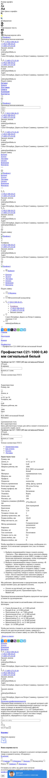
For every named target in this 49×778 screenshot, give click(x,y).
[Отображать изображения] (2, 23)
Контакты (5, 94)
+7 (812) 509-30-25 (11, 42)
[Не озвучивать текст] (2, 33)
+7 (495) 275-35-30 (11, 61)
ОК (3, 776)
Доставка (5, 87)
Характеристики (11, 447)
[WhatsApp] (18, 329)
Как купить (9, 449)
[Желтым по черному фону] (1, 16)
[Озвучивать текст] (2, 30)
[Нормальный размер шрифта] (2, 6)
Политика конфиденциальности (13, 701)
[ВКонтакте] (2, 329)
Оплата (4, 89)
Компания (5, 92)
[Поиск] (3, 110)
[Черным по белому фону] (1, 14)
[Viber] (15, 329)
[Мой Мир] (8, 329)
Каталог (4, 83)
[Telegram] (24, 329)
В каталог (5, 756)
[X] (11, 329)
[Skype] (21, 329)
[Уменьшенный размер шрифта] (2, 4)
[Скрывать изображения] (2, 26)
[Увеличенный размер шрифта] (3, 9)
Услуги (4, 85)
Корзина (4, 732)
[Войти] (2, 99)
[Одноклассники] (5, 329)
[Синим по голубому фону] (1, 19)
